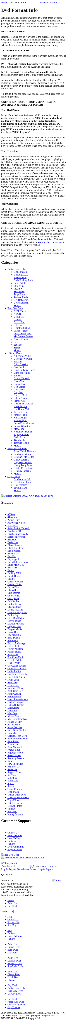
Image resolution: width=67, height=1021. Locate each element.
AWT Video (20, 311)
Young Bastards (15, 814)
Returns (11, 844)
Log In (4, 869)
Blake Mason (20, 272)
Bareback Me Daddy (24, 457)
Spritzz (10, 783)
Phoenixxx (12, 744)
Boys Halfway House (24, 370)
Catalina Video (14, 584)
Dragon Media (21, 395)
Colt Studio (19, 386)
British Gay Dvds (16, 269)
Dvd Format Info (15, 846)
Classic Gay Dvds (16, 1004)
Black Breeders (15, 548)
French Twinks (14, 660)
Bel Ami (18, 361)
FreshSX (18, 288)
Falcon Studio (20, 398)
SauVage (18, 344)
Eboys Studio (14, 635)
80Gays (11, 514)
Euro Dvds (12, 949)
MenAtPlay (19, 291)
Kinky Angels (20, 417)
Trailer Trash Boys (16, 794)
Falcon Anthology (16, 643)
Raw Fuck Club (15, 763)
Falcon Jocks (13, 646)
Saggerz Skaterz (15, 772)
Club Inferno (13, 592)
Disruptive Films (15, 623)
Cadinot (18, 319)
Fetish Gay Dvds (15, 1001)
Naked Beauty (21, 339)
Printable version (48, 2)
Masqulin (12, 710)
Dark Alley (19, 389)
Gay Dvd (12, 906)
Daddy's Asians (21, 459)
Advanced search (47, 866)
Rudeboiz (12, 769)
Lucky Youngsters (22, 333)
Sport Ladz (12, 780)
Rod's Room (20, 437)
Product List (13, 922)
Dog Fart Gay (14, 626)
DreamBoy (12, 632)
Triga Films (19, 294)
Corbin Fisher (14, 604)
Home (4, 2)
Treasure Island (21, 443)
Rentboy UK (13, 766)
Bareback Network (23, 358)
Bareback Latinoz (22, 454)
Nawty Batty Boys (23, 465)
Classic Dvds (13, 974)
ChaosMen (19, 381)
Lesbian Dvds (14, 960)
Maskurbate (13, 707)
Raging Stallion (21, 434)
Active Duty (13, 520)
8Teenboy (12, 517)
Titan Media (20, 440)
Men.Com (19, 428)
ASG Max (12, 525)
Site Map (11, 925)
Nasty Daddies (14, 727)
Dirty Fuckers (14, 621)
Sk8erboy (12, 777)
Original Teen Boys (23, 468)
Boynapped (13, 559)
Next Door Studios (23, 431)
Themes (11, 980)
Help (9, 916)
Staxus (17, 347)
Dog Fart (18, 392)
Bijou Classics (21, 364)
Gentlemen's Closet (23, 403)
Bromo (17, 375)
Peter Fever (13, 741)
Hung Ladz (13, 679)
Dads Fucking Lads (23, 280)
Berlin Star (19, 316)
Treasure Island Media (18, 797)
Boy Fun (11, 556)
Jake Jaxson (13, 685)
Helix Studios (20, 406)
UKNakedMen (21, 302)
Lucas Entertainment (24, 423)
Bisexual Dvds (14, 963)
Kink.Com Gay (15, 691)
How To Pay (13, 838)
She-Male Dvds (15, 966)
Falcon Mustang (15, 649)
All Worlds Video (22, 356)
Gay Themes (13, 476)
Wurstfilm (12, 811)
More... (17, 305)
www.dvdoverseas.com (50, 242)
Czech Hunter (20, 330)
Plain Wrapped (14, 747)
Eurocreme (19, 286)
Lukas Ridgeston (22, 426)
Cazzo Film (19, 322)
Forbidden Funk (15, 657)
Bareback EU (14, 531)
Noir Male (12, 733)
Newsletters (23, 869)
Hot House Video (22, 409)
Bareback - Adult (22, 479)
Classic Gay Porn (22, 482)
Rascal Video (14, 755)
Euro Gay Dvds (15, 308)
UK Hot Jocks (21, 300)
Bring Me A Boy (22, 372)
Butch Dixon (20, 277)
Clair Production (22, 328)
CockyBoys (13, 598)
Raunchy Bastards (16, 758)
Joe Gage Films (21, 412)
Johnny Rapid (20, 414)
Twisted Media (21, 297)
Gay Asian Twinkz (23, 462)
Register (13, 869)
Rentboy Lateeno (22, 471)
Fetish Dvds (13, 977)
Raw (16, 342)
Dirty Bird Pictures (16, 618)
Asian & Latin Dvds (17, 448)
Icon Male (12, 682)
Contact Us (13, 832)
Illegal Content (14, 849)
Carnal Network (22, 378)
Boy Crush (19, 367)
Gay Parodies (20, 485)
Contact (33, 869)
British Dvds (13, 947)
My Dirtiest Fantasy (23, 336)
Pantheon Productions (18, 738)
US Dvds (12, 952)
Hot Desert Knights (17, 674)
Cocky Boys (20, 384)
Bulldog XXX (21, 274)
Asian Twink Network (25, 451)
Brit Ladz (12, 567)
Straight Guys (20, 487)
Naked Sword (14, 724)
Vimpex (11, 808)
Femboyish (19, 400)
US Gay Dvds (14, 353)
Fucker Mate (13, 663)
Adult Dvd (12, 903)
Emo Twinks (20, 283)
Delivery (11, 841)
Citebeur (18, 325)
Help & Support (45, 869)
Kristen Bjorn (20, 420)
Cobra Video (13, 595)
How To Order (14, 835)
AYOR (17, 314)
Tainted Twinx (14, 789)
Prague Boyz (13, 749)
